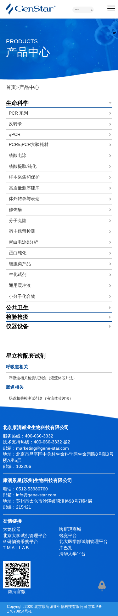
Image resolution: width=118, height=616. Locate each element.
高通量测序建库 (24, 188)
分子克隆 (17, 220)
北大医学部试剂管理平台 (83, 541)
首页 (11, 87)
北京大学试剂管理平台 (25, 535)
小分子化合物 (22, 296)
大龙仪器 (11, 529)
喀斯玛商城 (70, 529)
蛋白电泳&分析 (23, 242)
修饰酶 (15, 209)
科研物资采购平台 (20, 541)
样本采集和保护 (24, 177)
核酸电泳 (17, 155)
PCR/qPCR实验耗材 (28, 144)
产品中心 (29, 87)
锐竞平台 (68, 535)
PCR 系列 (18, 113)
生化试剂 (17, 274)
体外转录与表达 (24, 198)
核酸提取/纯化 (23, 166)
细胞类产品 (20, 263)
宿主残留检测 (22, 231)
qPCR (14, 134)
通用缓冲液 (20, 285)
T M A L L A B (16, 548)
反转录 (15, 124)
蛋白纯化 (17, 253)
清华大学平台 (72, 553)
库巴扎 (65, 548)
